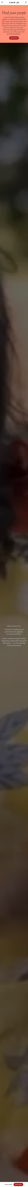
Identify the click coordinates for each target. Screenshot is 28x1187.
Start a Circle (14, 38)
